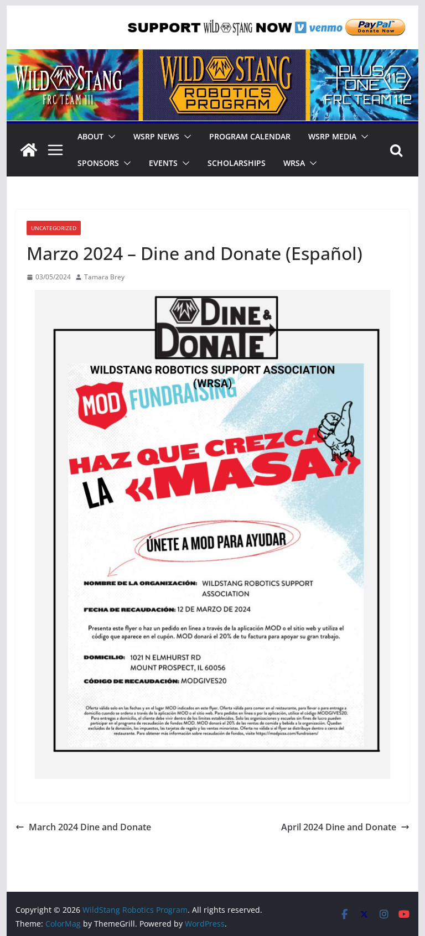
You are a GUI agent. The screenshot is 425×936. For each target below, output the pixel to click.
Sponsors (98, 163)
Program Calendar (250, 136)
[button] (109, 136)
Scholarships (237, 163)
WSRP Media (332, 136)
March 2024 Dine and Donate (90, 827)
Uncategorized (53, 228)
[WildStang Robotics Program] (213, 57)
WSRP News (156, 136)
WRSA (294, 163)
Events (163, 163)
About (90, 136)
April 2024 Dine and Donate (338, 827)
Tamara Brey (104, 277)
